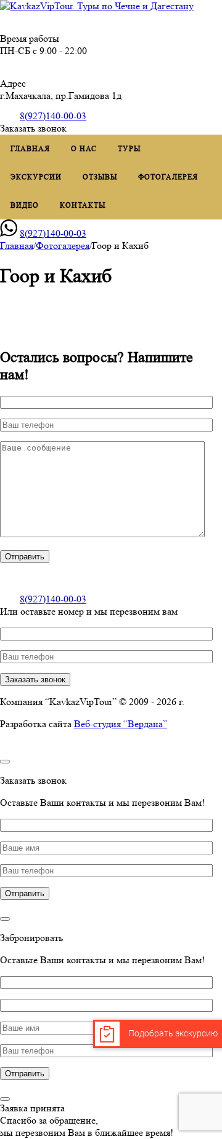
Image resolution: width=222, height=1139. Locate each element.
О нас (84, 148)
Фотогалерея (168, 176)
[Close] (5, 761)
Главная (30, 148)
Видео (24, 205)
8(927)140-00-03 (53, 116)
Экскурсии (36, 176)
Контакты (82, 205)
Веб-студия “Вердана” (120, 724)
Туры (129, 148)
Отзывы (100, 176)
